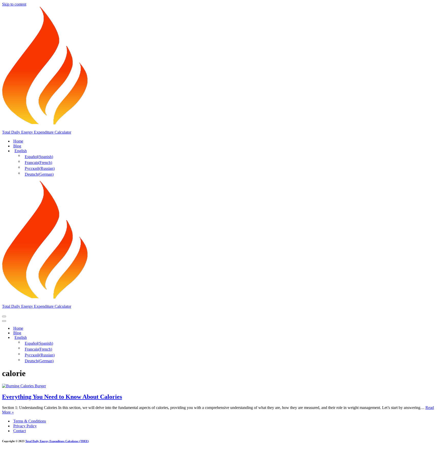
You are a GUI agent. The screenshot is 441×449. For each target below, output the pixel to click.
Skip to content (14, 4)
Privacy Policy (25, 426)
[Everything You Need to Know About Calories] (24, 386)
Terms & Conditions (29, 421)
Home (18, 141)
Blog (17, 146)
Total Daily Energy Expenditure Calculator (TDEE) (57, 441)
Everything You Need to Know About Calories (62, 396)
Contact (19, 431)
